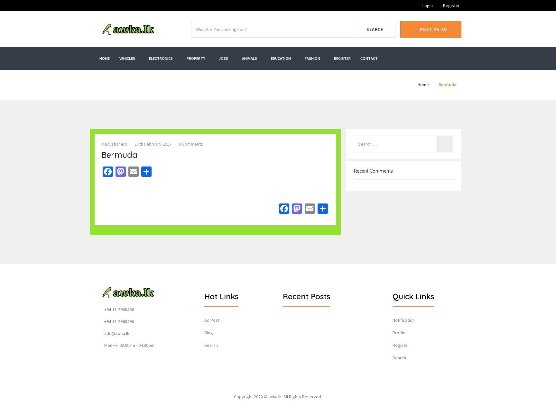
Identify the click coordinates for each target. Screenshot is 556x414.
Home (104, 58)
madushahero (114, 144)
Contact (369, 58)
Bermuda (448, 84)
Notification (404, 320)
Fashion (313, 58)
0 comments (191, 144)
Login (427, 5)
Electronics (161, 58)
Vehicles (127, 58)
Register (451, 5)
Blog (208, 333)
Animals (250, 58)
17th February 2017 (153, 144)
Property (196, 58)
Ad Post (211, 320)
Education (281, 58)
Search (375, 29)
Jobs (224, 58)
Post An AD (433, 29)
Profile (399, 333)
